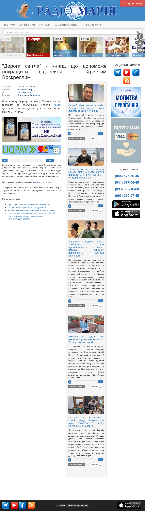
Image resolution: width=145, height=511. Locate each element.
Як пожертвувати (91, 24)
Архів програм (27, 24)
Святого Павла (44, 181)
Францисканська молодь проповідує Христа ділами (31, 210)
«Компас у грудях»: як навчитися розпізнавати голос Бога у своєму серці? (86, 339)
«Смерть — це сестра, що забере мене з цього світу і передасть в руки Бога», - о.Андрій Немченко (86, 173)
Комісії (57, 104)
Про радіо (44, 24)
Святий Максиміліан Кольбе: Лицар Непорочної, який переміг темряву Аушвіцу (86, 108)
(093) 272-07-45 (127, 195)
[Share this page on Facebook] (140, 36)
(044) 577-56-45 (127, 175)
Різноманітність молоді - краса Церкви (25, 215)
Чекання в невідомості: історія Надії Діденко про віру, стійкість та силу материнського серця (86, 421)
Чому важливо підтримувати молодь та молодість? (31, 213)
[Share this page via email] (140, 50)
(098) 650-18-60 (127, 188)
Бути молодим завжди (19, 218)
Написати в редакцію (65, 24)
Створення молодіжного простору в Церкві (27, 207)
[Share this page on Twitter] (140, 43)
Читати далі (98, 138)
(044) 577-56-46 (127, 182)
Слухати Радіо (134, 3)
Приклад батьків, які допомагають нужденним (29, 204)
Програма (9, 24)
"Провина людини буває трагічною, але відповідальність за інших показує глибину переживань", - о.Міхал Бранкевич (86, 248)
